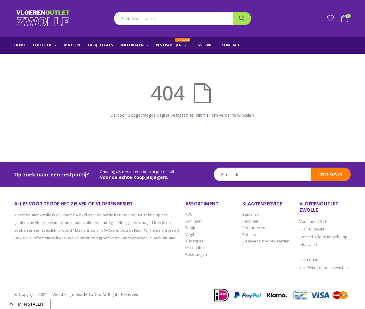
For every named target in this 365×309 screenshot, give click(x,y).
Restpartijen (196, 254)
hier (206, 115)
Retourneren (253, 227)
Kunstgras (194, 241)
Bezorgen (251, 221)
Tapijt (190, 227)
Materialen (195, 247)
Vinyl (189, 234)
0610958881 (309, 259)
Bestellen (250, 214)
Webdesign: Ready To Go (76, 294)
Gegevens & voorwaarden (265, 241)
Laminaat (193, 221)
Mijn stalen (30, 304)
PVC (188, 214)
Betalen (249, 234)
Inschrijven (330, 174)
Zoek (242, 18)
